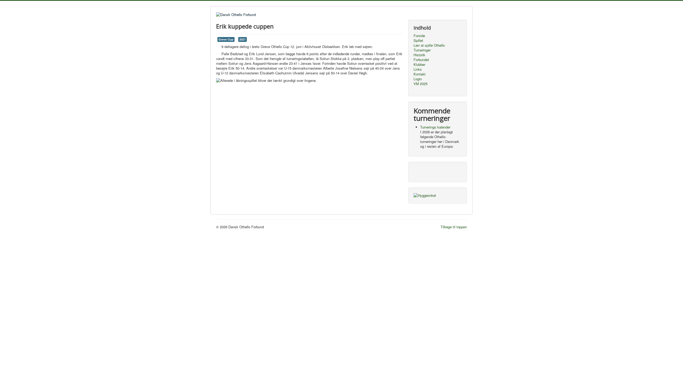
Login (418, 79)
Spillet (418, 40)
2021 (242, 39)
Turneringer (422, 50)
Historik (419, 55)
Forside (419, 35)
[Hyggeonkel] (425, 195)
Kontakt (420, 74)
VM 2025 (420, 83)
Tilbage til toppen (453, 226)
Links (418, 69)
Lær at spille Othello (429, 45)
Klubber (419, 64)
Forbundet (421, 59)
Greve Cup (226, 39)
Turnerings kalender (435, 127)
